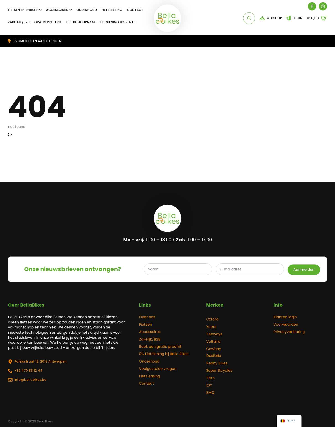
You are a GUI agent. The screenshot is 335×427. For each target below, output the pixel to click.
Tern (210, 378)
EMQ (210, 392)
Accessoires (57, 10)
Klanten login (285, 317)
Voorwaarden (285, 324)
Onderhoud (86, 10)
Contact (135, 10)
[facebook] (312, 6)
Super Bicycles (219, 370)
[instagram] (323, 6)
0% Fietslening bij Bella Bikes (163, 353)
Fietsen (145, 324)
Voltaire (213, 341)
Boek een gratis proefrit (160, 346)
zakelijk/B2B (19, 22)
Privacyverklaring (289, 331)
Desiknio (213, 355)
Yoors (211, 326)
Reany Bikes (216, 363)
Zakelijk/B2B (149, 339)
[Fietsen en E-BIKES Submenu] (41, 10)
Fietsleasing (111, 10)
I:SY (209, 385)
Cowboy (213, 348)
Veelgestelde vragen (157, 368)
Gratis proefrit (48, 22)
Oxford (212, 319)
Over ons (147, 317)
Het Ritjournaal (80, 22)
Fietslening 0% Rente (117, 22)
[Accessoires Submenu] (72, 10)
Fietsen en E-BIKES (22, 10)
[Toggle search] (249, 18)
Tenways (214, 334)
